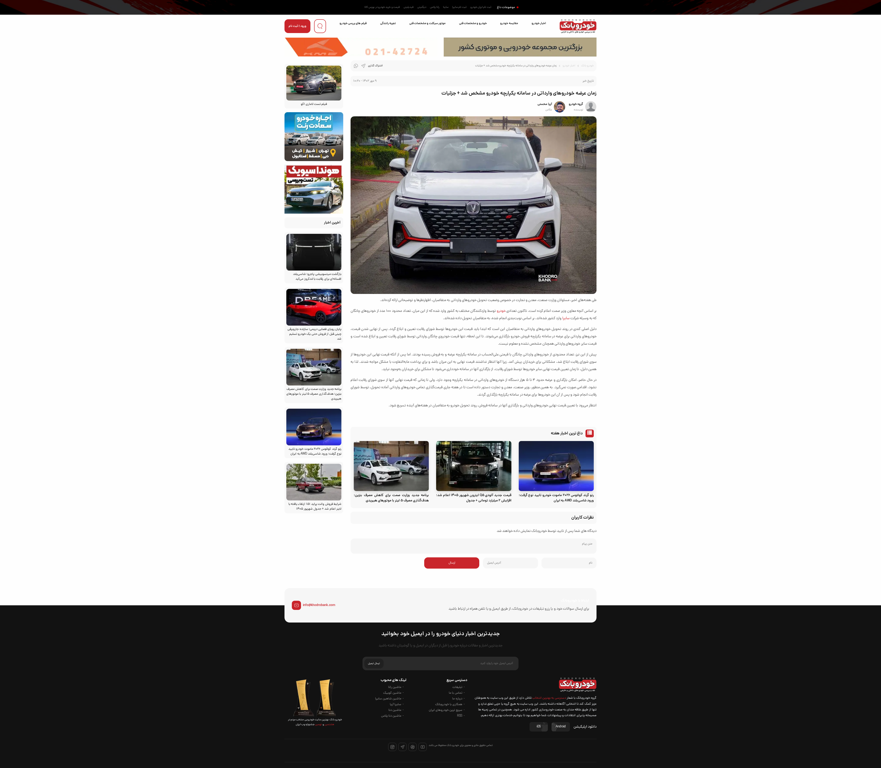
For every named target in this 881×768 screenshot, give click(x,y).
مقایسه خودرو (509, 23)
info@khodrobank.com (319, 605)
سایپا (566, 318)
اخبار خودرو (539, 23)
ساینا (446, 7)
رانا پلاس (434, 7)
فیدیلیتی (409, 7)
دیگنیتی (421, 7)
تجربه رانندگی (388, 23)
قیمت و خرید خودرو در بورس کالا (382, 7)
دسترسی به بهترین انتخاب (549, 698)
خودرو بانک (587, 66)
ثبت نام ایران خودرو (480, 7)
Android (561, 726)
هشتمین (329, 725)
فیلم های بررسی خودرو (353, 23)
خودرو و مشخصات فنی (473, 23)
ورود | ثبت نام (297, 26)
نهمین (318, 725)
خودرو (501, 311)
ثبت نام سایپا (459, 7)
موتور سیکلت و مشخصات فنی (427, 23)
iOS (539, 726)
